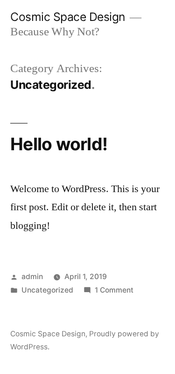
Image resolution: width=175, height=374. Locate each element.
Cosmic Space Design (67, 17)
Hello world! (58, 144)
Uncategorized (47, 290)
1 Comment (114, 290)
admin (32, 276)
